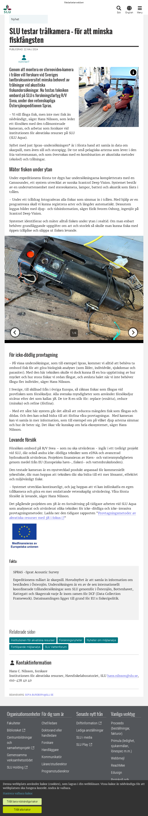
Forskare (47, 743)
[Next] (133, 288)
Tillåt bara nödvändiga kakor (22, 801)
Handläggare (50, 750)
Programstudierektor (55, 771)
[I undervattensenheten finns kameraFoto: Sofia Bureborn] (133, 72)
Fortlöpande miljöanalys (25, 647)
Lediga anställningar (89, 730)
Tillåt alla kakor (22, 809)
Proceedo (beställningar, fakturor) (120, 728)
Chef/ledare (49, 723)
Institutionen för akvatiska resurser (33, 640)
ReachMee (118, 765)
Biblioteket (14, 730)
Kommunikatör (52, 757)
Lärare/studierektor (54, 764)
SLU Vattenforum (56, 647)
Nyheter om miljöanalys (101, 640)
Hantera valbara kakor (18, 793)
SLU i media (84, 737)
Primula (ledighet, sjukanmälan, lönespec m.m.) (123, 746)
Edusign (116, 772)
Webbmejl (117, 758)
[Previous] (15, 288)
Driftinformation (87, 723)
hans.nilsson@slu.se (122, 676)
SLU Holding (15, 767)
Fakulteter (13, 723)
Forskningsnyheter (70, 640)
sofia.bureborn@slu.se (39, 694)
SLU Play (82, 744)
